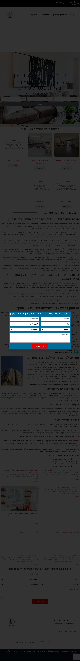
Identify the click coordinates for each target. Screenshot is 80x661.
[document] (40, 330)
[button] (11, 314)
